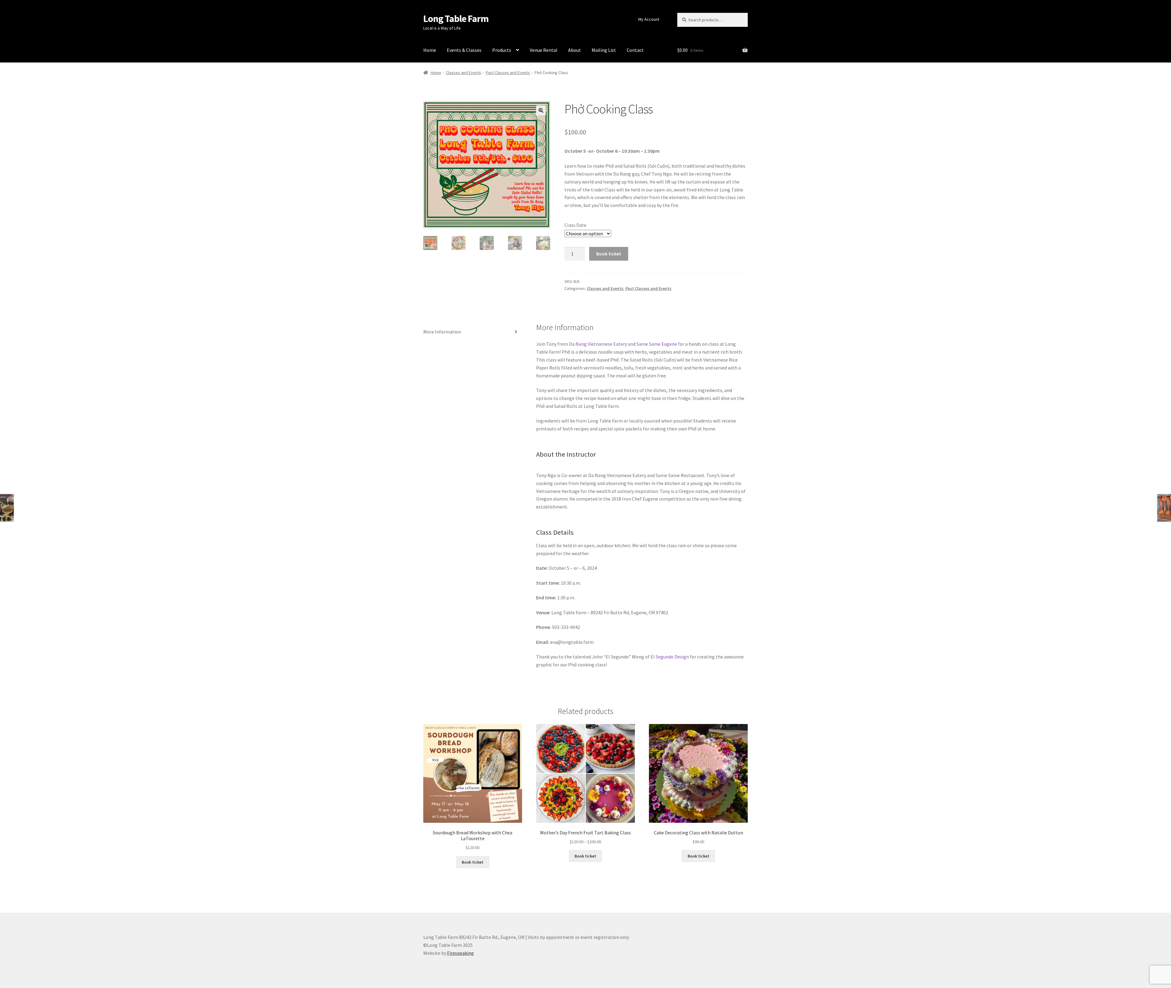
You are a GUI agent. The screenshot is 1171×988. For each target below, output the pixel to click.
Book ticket (608, 254)
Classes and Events (463, 72)
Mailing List (604, 50)
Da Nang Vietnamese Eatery (598, 344)
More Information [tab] (442, 332)
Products (501, 50)
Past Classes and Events (508, 72)
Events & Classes (464, 50)
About (574, 50)
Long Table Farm (456, 18)
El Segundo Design (669, 657)
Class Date (575, 225)
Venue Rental (543, 50)
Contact (635, 50)
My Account (648, 19)
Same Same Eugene (656, 344)
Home (429, 50)
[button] (541, 110)
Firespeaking (460, 953)
